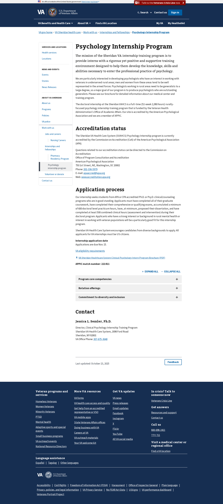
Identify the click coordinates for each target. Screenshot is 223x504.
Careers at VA (81, 432)
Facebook (118, 413)
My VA (159, 23)
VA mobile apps (82, 417)
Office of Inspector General (143, 485)
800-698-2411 (158, 430)
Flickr (116, 428)
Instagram (118, 418)
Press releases (120, 403)
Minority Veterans (45, 411)
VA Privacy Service (92, 489)
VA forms (79, 398)
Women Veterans (45, 406)
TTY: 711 (155, 435)
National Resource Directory (51, 446)
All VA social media (123, 439)
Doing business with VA (86, 427)
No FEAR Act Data (115, 489)
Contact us (160, 12)
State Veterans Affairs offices (89, 422)
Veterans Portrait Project (50, 494)
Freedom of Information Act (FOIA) (89, 485)
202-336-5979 (90, 169)
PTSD (39, 416)
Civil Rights (60, 485)
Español (40, 462)
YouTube (117, 434)
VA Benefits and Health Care (54, 23)
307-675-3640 (100, 339)
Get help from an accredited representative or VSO (89, 410)
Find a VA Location (106, 23)
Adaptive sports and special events (51, 429)
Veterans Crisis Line (161, 400)
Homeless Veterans (46, 401)
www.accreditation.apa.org (95, 177)
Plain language (170, 485)
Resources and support (164, 412)
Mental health (43, 422)
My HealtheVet (176, 23)
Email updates (120, 408)
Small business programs (49, 436)
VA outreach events (46, 441)
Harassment (118, 485)
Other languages (70, 462)
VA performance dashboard (156, 489)
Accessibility (44, 485)
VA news (117, 398)
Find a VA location (160, 451)
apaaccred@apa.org (94, 173)
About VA (83, 23)
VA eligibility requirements (90, 251)
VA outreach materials (86, 437)
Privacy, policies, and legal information (58, 489)
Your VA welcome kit (85, 443)
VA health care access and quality (92, 403)
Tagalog (52, 462)
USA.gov (133, 489)
